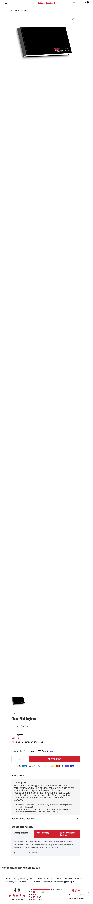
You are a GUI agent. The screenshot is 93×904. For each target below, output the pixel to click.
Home (11, 10)
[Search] (78, 3)
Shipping (15, 742)
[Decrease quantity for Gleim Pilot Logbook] (13, 759)
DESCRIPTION (18, 775)
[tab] (22, 834)
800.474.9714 (37, 853)
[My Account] (82, 3)
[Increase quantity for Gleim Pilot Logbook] (25, 759)
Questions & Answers (23, 819)
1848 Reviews (19, 899)
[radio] (46, 889)
